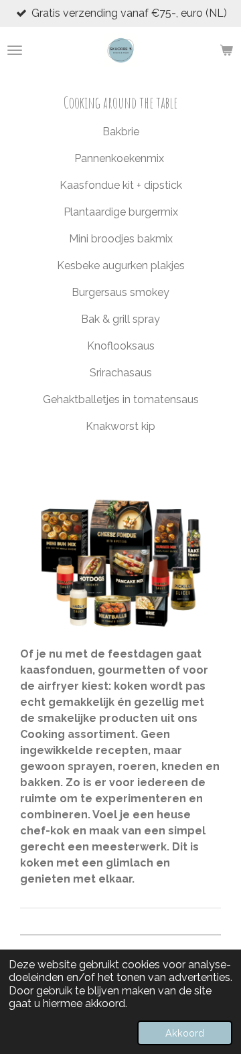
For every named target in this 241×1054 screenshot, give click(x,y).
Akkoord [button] (184, 1033)
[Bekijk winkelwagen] (226, 50)
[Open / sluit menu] (14, 50)
